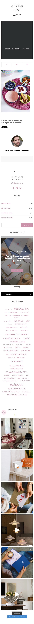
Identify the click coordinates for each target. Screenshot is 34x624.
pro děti (11, 358)
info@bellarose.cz (17, 183)
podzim (26, 351)
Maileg (18, 347)
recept (22, 358)
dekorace (19, 321)
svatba (7, 375)
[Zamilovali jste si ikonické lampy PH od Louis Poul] (17, 530)
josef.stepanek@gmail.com (17, 150)
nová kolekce (12, 351)
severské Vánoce (17, 369)
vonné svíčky (26, 381)
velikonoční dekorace (10, 381)
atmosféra (8, 309)
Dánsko (10, 324)
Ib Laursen (12, 331)
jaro (27, 338)
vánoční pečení (26, 392)
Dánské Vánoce (20, 324)
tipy (28, 375)
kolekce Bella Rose (17, 342)
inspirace (24, 331)
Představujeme (7, 217)
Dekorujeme (5, 203)
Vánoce (17, 384)
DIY (28, 321)
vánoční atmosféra (17, 389)
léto (29, 345)
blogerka (22, 308)
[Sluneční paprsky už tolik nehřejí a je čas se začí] (17, 465)
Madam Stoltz (9, 347)
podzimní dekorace (17, 354)
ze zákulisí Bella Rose (17, 395)
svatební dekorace (18, 375)
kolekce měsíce (8, 344)
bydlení (25, 312)
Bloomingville (12, 312)
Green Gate (12, 327)
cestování (7, 321)
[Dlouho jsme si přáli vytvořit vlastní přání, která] (17, 497)
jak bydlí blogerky (17, 334)
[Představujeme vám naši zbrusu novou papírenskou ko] (17, 562)
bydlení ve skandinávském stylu (17, 317)
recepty (17, 361)
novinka (26, 347)
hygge (24, 327)
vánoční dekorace (11, 392)
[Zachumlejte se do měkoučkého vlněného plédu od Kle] (17, 433)
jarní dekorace (12, 339)
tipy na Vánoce (10, 378)
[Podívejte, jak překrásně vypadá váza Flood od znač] (17, 594)
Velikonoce (24, 378)
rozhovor (17, 365)
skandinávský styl (17, 372)
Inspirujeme (5, 208)
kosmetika (20, 344)
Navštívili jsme (6, 213)
